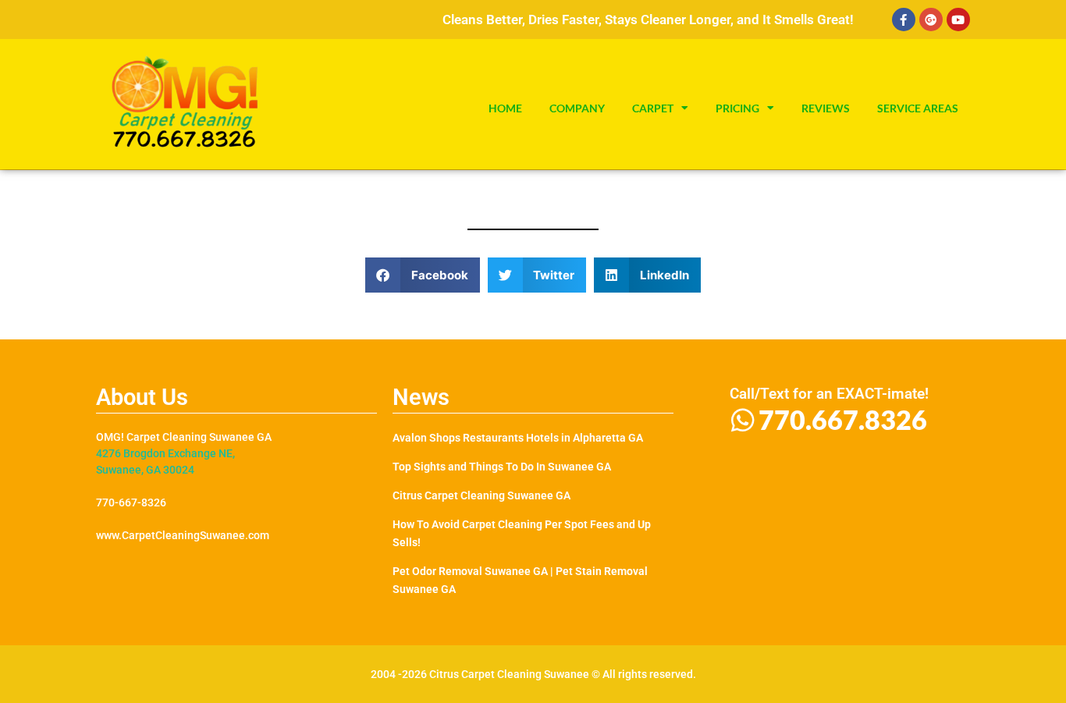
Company (577, 108)
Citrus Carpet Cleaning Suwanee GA (481, 495)
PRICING (737, 108)
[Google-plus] (931, 19)
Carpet (652, 108)
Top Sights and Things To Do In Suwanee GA (502, 466)
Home (505, 108)
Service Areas (917, 108)
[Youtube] (958, 19)
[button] (422, 275)
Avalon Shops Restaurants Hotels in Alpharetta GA (518, 437)
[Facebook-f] (903, 19)
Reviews (825, 108)
